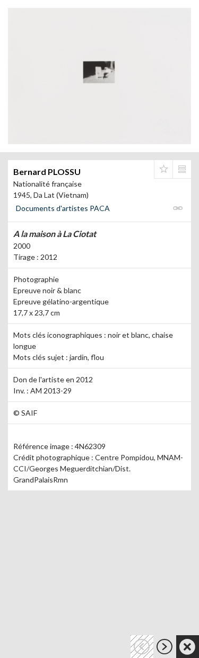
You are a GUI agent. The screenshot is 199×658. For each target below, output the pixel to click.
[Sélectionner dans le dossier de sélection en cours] (163, 169)
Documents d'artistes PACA (63, 208)
